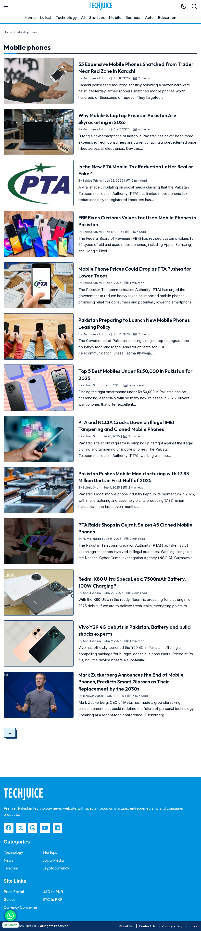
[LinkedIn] (57, 828)
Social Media (53, 860)
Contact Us (147, 926)
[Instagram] (32, 828)
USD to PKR (52, 891)
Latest (45, 17)
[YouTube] (45, 828)
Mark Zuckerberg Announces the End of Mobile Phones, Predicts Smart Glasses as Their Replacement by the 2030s (131, 682)
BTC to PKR (52, 899)
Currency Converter (21, 907)
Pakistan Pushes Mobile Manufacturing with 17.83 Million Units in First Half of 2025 (133, 476)
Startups (97, 17)
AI (83, 17)
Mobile (115, 17)
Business (133, 17)
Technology (66, 17)
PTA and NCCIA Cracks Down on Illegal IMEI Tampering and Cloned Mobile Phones (126, 425)
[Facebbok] (8, 828)
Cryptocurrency (55, 868)
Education (167, 17)
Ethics (193, 926)
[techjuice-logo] (100, 6)
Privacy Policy (172, 926)
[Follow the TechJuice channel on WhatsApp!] (10, 915)
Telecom (11, 868)
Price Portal (14, 891)
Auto (149, 17)
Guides (9, 899)
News (8, 860)
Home (30, 17)
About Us (126, 926)
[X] (21, 828)
